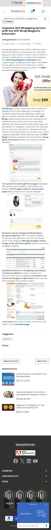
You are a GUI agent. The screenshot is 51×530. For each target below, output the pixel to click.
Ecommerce (24, 39)
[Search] (45, 18)
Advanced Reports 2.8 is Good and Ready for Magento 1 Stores (31, 393)
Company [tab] (7, 471)
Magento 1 (7, 339)
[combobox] (26, 18)
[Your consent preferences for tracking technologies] (46, 525)
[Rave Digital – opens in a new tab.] (17, 3)
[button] (34, 3)
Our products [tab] (10, 476)
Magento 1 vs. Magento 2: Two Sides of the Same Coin (30, 406)
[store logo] (18, 11)
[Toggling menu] (4, 11)
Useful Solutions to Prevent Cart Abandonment (31, 375)
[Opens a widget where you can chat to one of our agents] (33, 515)
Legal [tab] (5, 481)
